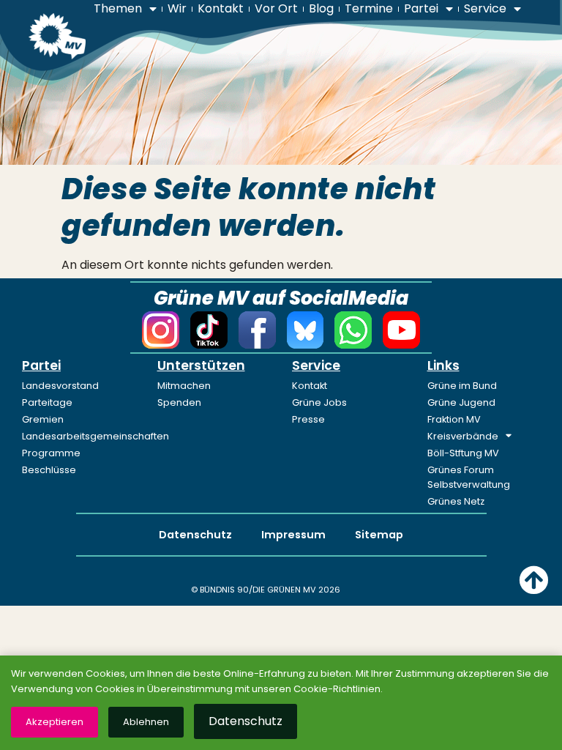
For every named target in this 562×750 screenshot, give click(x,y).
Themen (118, 8)
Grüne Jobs (319, 402)
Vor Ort (276, 8)
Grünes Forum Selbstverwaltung (468, 477)
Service (485, 8)
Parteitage (47, 402)
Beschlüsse (49, 470)
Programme (51, 453)
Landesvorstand (60, 385)
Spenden (179, 402)
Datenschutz (195, 534)
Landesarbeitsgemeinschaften (78, 436)
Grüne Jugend (461, 402)
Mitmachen (184, 385)
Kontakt (221, 8)
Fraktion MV (454, 419)
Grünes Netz (455, 501)
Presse (308, 419)
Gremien (43, 419)
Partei (421, 8)
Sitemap (379, 534)
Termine (369, 8)
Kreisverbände (462, 436)
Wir (177, 8)
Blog (321, 8)
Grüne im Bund (462, 385)
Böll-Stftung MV (463, 453)
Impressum (293, 534)
